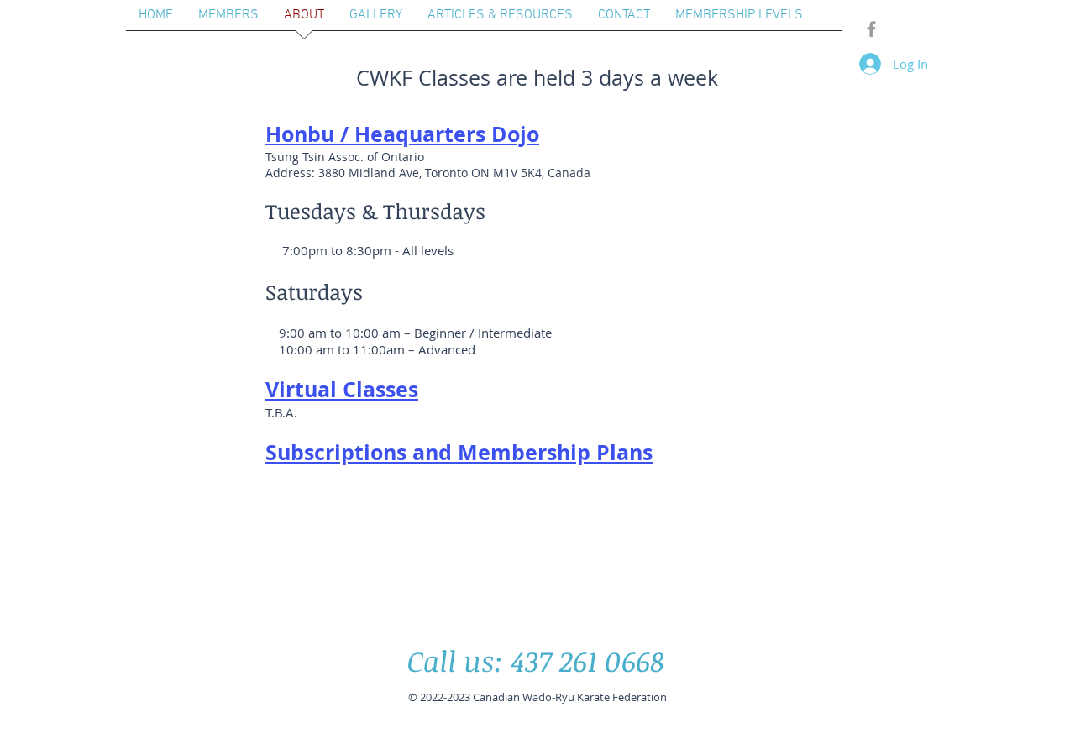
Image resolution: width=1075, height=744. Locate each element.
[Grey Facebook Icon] (871, 28)
